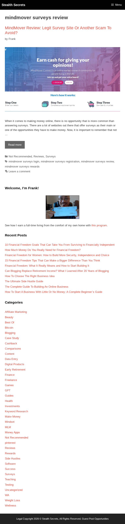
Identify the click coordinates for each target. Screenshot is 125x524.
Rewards (10, 453)
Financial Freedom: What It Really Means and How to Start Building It (47, 265)
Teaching (10, 479)
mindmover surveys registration (60, 161)
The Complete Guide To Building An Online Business (36, 286)
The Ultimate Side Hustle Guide (24, 281)
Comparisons (13, 348)
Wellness (10, 505)
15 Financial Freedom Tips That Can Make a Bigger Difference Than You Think (52, 260)
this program (99, 225)
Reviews (39, 156)
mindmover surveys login (24, 161)
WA (7, 495)
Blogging (10, 332)
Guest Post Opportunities (95, 518)
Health (9, 401)
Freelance (11, 380)
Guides (9, 395)
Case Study (12, 338)
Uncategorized (13, 489)
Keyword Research (16, 411)
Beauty (9, 317)
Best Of (9, 322)
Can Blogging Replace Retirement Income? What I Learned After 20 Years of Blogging (57, 270)
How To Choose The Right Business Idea (30, 276)
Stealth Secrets (13, 5)
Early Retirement (15, 369)
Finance (9, 374)
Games (9, 385)
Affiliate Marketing (16, 311)
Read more (13, 146)
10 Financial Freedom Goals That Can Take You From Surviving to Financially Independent (60, 244)
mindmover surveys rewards (22, 166)
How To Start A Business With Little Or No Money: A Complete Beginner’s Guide (53, 291)
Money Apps (12, 432)
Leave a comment (19, 171)
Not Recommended (20, 156)
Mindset (9, 421)
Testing (9, 484)
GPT (7, 390)
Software (10, 463)
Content (9, 353)
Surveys (51, 156)
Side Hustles (12, 458)
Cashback (11, 343)
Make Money (13, 416)
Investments (12, 406)
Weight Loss (12, 500)
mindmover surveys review (97, 161)
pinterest (10, 442)
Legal (19, 518)
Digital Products (14, 364)
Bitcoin (9, 327)
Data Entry (11, 359)
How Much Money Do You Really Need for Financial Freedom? (43, 250)
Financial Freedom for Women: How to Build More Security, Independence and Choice (57, 255)
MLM (8, 427)
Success (10, 469)
